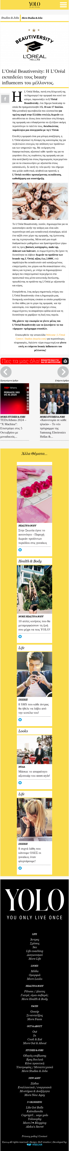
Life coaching (34, 951)
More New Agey (34, 1095)
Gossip (34, 1011)
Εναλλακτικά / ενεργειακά (35, 1087)
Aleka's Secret (34, 1127)
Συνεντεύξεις (34, 1015)
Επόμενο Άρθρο (62, 380)
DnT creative (44, 1142)
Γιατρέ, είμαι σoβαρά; (35, 995)
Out (34, 1032)
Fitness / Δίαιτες (34, 991)
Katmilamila (35, 1111)
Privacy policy (29, 1136)
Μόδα (35, 971)
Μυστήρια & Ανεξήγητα (35, 1091)
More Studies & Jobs (32, 17)
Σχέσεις (34, 943)
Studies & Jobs (10, 17)
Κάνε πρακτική (34, 1063)
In (34, 1035)
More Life (35, 959)
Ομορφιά (34, 975)
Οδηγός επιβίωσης (34, 1056)
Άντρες (34, 939)
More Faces (34, 1019)
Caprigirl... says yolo (34, 1115)
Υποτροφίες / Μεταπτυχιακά (34, 1067)
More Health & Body (35, 999)
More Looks (34, 979)
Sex (35, 947)
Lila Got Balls (34, 1107)
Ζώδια (35, 1083)
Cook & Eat (34, 1039)
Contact (43, 1136)
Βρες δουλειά (34, 1059)
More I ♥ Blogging (34, 1123)
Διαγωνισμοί (35, 955)
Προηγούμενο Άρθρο (9, 380)
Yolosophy (34, 1119)
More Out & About (34, 1043)
